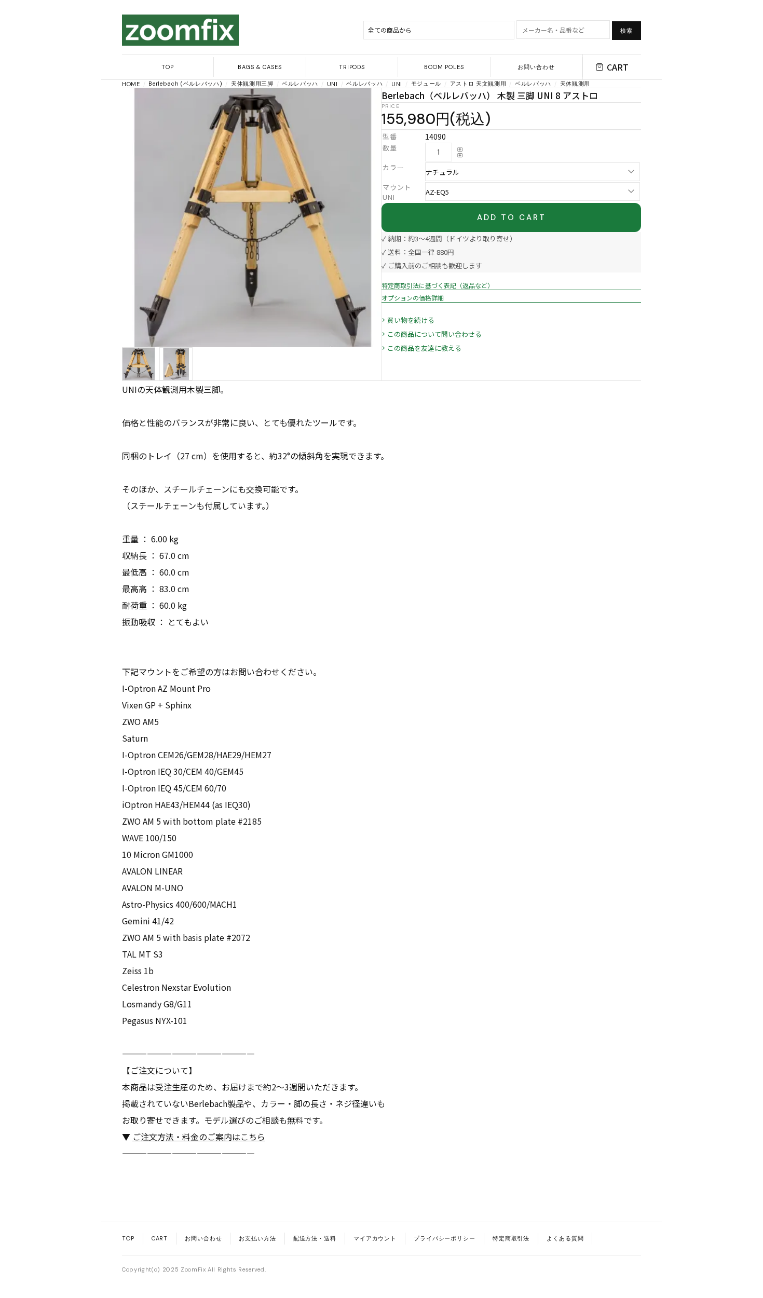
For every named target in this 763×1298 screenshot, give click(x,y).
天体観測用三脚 (252, 83)
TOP (167, 67)
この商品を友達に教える (424, 348)
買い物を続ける (410, 320)
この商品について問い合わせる (434, 334)
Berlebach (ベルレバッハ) (185, 83)
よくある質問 (565, 1238)
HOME (131, 84)
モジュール (426, 83)
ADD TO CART (511, 217)
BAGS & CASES (260, 67)
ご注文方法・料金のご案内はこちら (198, 1136)
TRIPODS (352, 67)
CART (618, 67)
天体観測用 (575, 83)
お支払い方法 (257, 1238)
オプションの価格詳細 (413, 297)
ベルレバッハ (300, 83)
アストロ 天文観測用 (478, 83)
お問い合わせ (535, 67)
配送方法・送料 (314, 1238)
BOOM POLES (444, 67)
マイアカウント (375, 1238)
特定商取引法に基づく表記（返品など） (438, 285)
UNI (332, 84)
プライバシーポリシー (444, 1238)
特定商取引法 (511, 1238)
